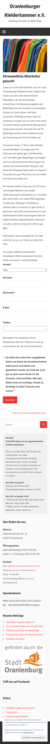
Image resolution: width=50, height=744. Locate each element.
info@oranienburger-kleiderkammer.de (23, 566)
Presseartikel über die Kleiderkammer (24, 634)
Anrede (7, 264)
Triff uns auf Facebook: (16, 681)
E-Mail (6, 307)
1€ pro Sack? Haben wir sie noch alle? (24, 626)
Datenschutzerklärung (17, 716)
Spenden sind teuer (15, 638)
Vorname (7, 277)
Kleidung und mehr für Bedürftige (22, 630)
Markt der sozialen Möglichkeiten (29, 412)
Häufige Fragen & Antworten (20, 707)
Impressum (11, 712)
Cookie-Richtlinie (28, 732)
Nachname (9, 292)
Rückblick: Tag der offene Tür (20, 622)
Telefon (7, 322)
